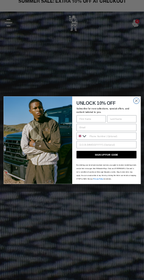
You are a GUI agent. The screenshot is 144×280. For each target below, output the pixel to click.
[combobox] (82, 135)
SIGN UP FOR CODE (106, 154)
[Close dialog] (136, 100)
